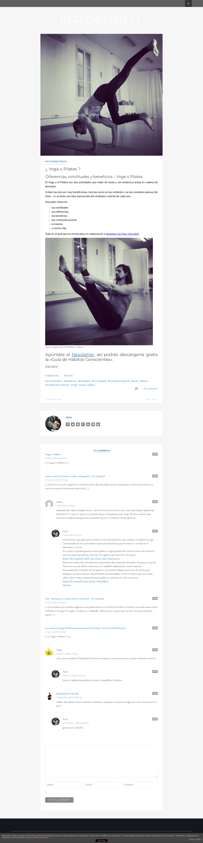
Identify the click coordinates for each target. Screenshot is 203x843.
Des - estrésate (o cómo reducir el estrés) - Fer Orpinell (74, 598)
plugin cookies (195, 839)
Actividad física (55, 161)
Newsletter (83, 354)
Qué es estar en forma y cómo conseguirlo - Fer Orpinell (75, 476)
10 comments (151, 388)
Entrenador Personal (67, 693)
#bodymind (84, 381)
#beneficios (70, 381)
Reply (155, 454)
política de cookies (41, 838)
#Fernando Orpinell (118, 381)
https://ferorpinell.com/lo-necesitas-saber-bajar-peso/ (91, 558)
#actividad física (53, 381)
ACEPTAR (101, 841)
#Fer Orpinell (99, 381)
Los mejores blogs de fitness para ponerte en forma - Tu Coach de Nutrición (85, 628)
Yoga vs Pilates (53, 454)
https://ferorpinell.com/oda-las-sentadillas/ (85, 581)
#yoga (74, 385)
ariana (59, 502)
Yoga (59, 650)
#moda (134, 381)
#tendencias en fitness (57, 385)
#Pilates (144, 381)
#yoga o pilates (87, 385)
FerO (70, 375)
